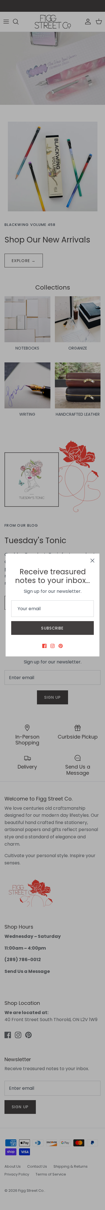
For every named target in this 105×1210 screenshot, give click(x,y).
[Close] (92, 560)
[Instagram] (52, 646)
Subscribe (52, 628)
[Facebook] (44, 646)
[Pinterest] (61, 646)
